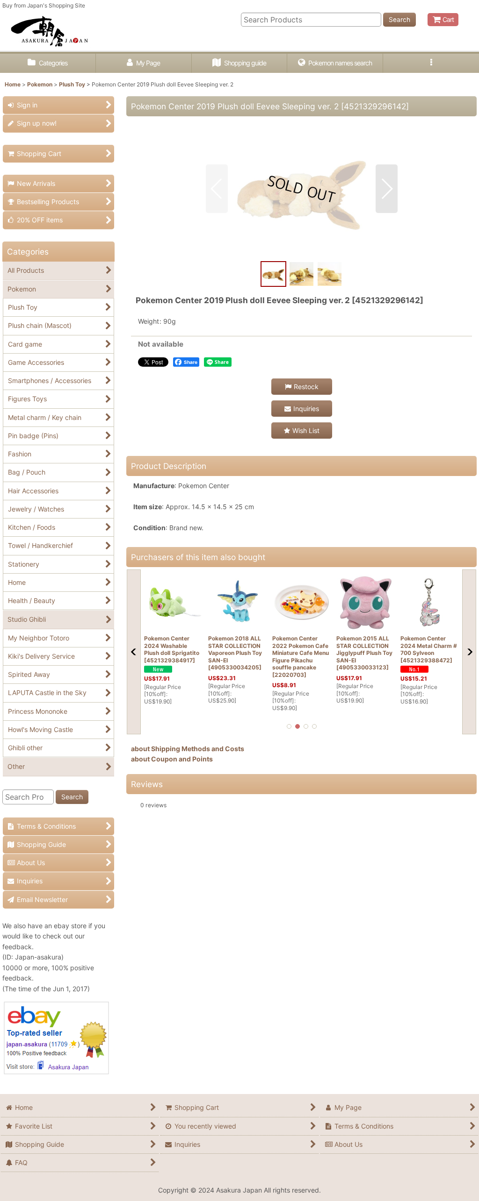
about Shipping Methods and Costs (187, 749)
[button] (431, 63)
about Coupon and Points (172, 759)
